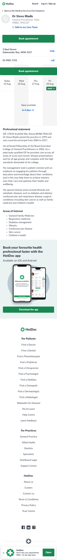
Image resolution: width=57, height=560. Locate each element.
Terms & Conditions (29, 499)
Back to (24, 11)
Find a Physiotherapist (28, 356)
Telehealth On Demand (28, 403)
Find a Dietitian (28, 380)
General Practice (28, 437)
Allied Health (28, 442)
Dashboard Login (28, 460)
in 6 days (26, 110)
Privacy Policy (28, 505)
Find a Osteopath (28, 385)
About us (28, 482)
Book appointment (28, 38)
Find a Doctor (28, 345)
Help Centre (28, 415)
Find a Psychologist (28, 374)
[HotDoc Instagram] (33, 527)
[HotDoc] (8, 4)
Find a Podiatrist (28, 362)
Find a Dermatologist (28, 391)
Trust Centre (28, 511)
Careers (28, 488)
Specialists (28, 454)
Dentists (28, 448)
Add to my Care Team (26, 27)
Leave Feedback (29, 420)
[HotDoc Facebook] (23, 527)
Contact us (28, 493)
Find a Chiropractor (28, 368)
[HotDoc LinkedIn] (28, 527)
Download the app (28, 309)
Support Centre (29, 466)
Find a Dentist (28, 350)
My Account (28, 409)
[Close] (3, 553)
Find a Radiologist (28, 397)
